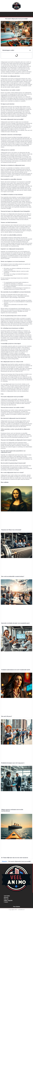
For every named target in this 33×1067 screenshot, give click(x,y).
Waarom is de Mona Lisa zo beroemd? (11, 529)
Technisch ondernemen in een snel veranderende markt (15, 669)
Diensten (6, 897)
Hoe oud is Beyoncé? (6, 716)
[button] (16, 14)
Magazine (4, 861)
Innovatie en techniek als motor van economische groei (15, 623)
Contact (6, 902)
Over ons (6, 899)
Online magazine (8, 900)
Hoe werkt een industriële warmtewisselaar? (12, 576)
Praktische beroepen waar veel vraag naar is (12, 763)
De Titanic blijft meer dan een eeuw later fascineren (14, 857)
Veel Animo (7, 895)
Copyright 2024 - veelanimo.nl (16, 909)
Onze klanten (16, 906)
